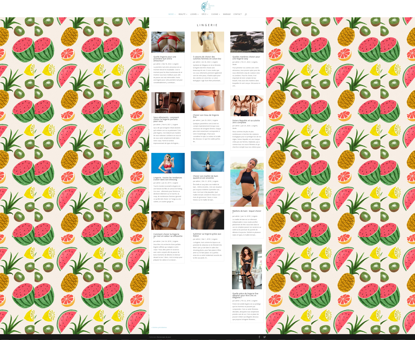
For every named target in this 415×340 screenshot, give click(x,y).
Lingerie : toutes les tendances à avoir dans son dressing (167, 178)
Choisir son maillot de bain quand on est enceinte (205, 177)
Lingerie (176, 64)
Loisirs (193, 14)
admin (158, 64)
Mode (171, 14)
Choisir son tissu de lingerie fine (206, 116)
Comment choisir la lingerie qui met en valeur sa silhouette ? (167, 236)
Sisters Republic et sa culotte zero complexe (246, 121)
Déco (204, 14)
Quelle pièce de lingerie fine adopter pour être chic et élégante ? (245, 295)
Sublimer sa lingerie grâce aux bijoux (207, 235)
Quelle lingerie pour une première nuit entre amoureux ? (164, 58)
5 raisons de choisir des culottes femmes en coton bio (207, 57)
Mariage (227, 14)
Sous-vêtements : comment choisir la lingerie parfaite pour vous (166, 119)
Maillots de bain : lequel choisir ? (246, 212)
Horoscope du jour (164, 337)
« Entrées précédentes (159, 327)
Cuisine (214, 14)
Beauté (182, 14)
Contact (237, 14)
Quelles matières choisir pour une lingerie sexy (246, 57)
